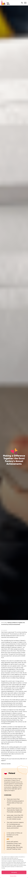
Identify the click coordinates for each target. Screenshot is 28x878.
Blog (6, 622)
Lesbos (22, 699)
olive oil (15, 705)
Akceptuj (14, 872)
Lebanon (14, 713)
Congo (17, 681)
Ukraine (5, 726)
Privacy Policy (13, 875)
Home (2, 622)
